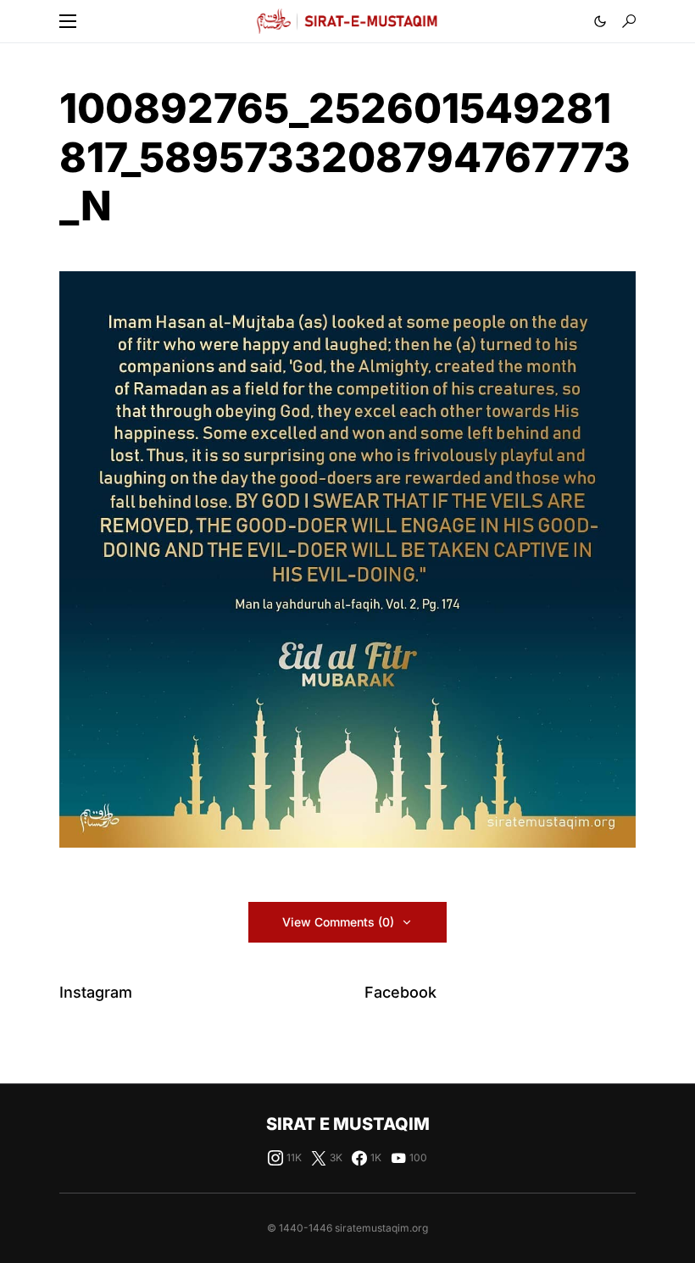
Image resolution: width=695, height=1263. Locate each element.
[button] (67, 21)
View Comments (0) (338, 922)
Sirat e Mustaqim (348, 1124)
